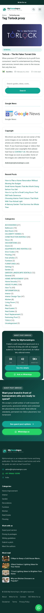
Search (23, 91)
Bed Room (9, 231)
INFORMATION (11, 290)
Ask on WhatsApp (24, 374)
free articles (10, 258)
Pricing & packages (9, 534)
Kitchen (8, 299)
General (7, 50)
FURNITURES (10, 264)
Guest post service (9, 530)
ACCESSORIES (11, 225)
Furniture (8, 261)
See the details (22, 368)
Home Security (11, 282)
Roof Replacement (12, 314)
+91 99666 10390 (12, 473)
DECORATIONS (11, 243)
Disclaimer (6, 602)
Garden (8, 270)
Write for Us (13, 597)
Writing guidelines (8, 538)
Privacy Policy (24, 602)
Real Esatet (9, 308)
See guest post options (20, 424)
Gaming (8, 267)
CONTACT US (20, 152)
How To (8, 288)
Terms (14, 602)
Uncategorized (11, 323)
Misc (7, 305)
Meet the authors (8, 546)
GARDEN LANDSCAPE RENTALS (18, 273)
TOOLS (8, 320)
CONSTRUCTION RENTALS (16, 237)
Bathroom (9, 228)
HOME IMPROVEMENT (14, 279)
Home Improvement (10, 491)
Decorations (6, 503)
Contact (23, 597)
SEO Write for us (34, 597)
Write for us (22, 2)
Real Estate (9, 311)
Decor (7, 240)
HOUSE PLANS (11, 285)
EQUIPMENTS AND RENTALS (17, 249)
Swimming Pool (11, 317)
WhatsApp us (23, 432)
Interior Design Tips (13, 296)
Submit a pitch (7, 542)
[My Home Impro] (15, 9)
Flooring (8, 255)
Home (4, 15)
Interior (8, 294)
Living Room (10, 302)
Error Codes (10, 252)
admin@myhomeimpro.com (16, 469)
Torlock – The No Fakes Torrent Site (19, 54)
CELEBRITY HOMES (13, 234)
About (4, 597)
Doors (7, 246)
